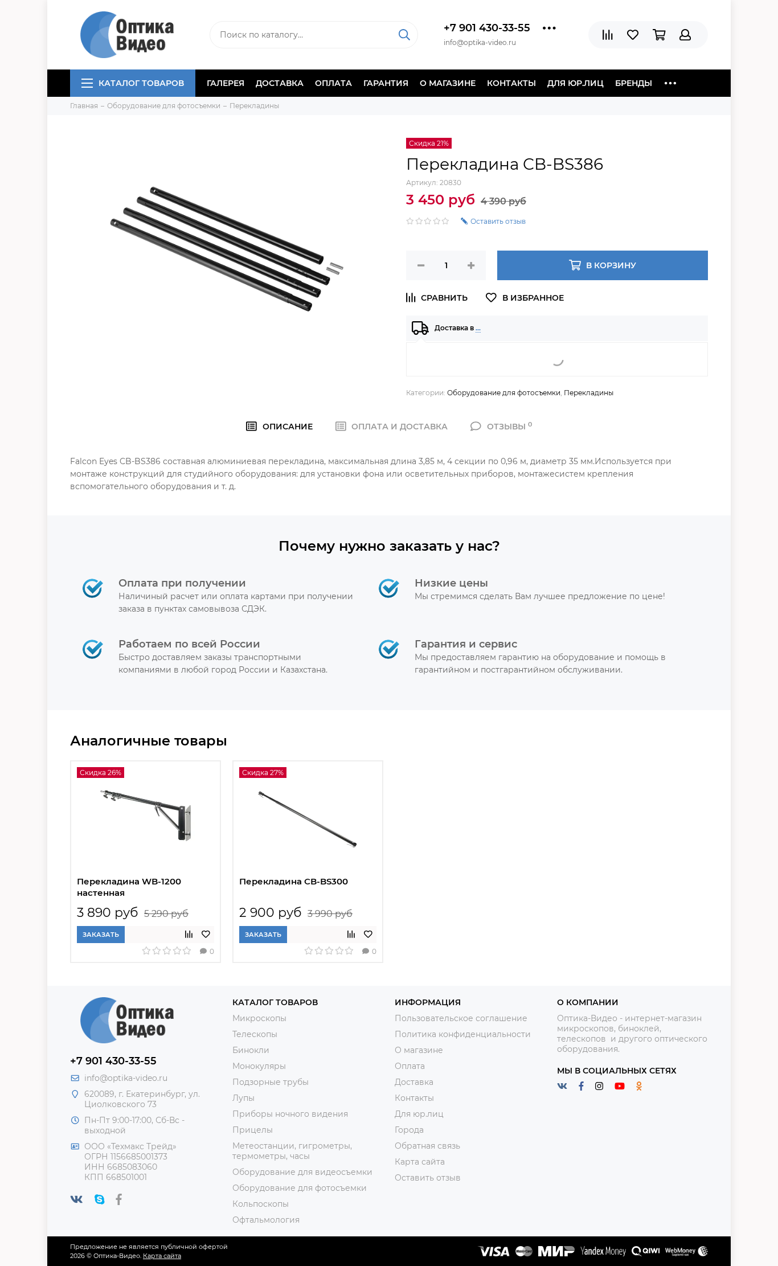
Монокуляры (259, 1066)
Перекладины (588, 392)
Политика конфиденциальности (463, 1034)
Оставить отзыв (428, 1178)
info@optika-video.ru (125, 1078)
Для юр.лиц (575, 83)
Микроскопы (259, 1018)
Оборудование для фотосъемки (503, 392)
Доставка (280, 83)
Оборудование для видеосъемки (302, 1172)
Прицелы (252, 1130)
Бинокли (250, 1050)
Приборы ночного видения (290, 1114)
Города (409, 1130)
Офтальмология (266, 1220)
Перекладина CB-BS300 (293, 881)
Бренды (633, 83)
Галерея (225, 83)
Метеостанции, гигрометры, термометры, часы (292, 1151)
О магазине (448, 83)
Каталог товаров (141, 83)
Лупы (243, 1098)
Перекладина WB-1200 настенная (129, 887)
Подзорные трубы (270, 1082)
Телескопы (254, 1034)
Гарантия (385, 83)
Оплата (333, 83)
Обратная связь (427, 1146)
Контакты (511, 83)
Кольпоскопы (260, 1204)
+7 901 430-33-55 (487, 28)
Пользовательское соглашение (461, 1018)
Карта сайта (420, 1162)
